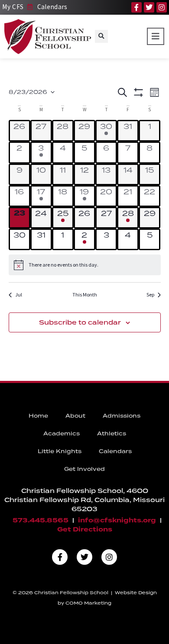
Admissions (121, 415)
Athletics (111, 433)
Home (38, 415)
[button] (101, 36)
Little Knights (59, 451)
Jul (18, 294)
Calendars (115, 451)
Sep (150, 294)
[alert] (85, 264)
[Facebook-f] (136, 7)
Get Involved (84, 469)
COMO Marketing (88, 603)
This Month (84, 294)
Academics (61, 433)
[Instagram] (161, 7)
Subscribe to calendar (80, 322)
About (75, 415)
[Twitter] (149, 7)
